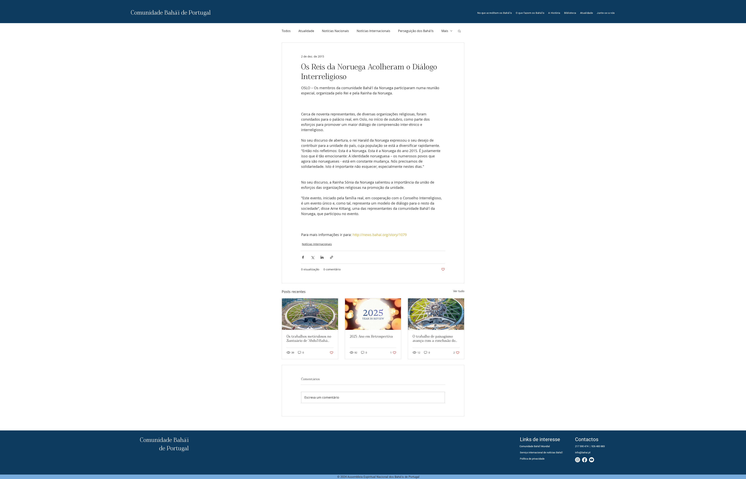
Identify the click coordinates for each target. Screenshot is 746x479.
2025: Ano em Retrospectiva (371, 336)
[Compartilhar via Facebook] (303, 257)
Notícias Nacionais (335, 31)
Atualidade (306, 31)
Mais (444, 31)
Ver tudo (458, 291)
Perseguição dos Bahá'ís (416, 31)
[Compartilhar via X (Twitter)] (312, 257)
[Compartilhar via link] (331, 257)
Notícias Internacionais (373, 31)
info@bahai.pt (582, 452)
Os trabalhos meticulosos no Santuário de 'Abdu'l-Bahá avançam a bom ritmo (309, 338)
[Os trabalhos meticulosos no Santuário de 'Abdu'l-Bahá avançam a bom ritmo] (310, 314)
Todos (286, 31)
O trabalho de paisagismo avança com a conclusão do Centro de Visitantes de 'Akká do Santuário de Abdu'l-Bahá (436, 338)
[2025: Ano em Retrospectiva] (373, 314)
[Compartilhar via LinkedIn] (322, 257)
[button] (530, 13)
